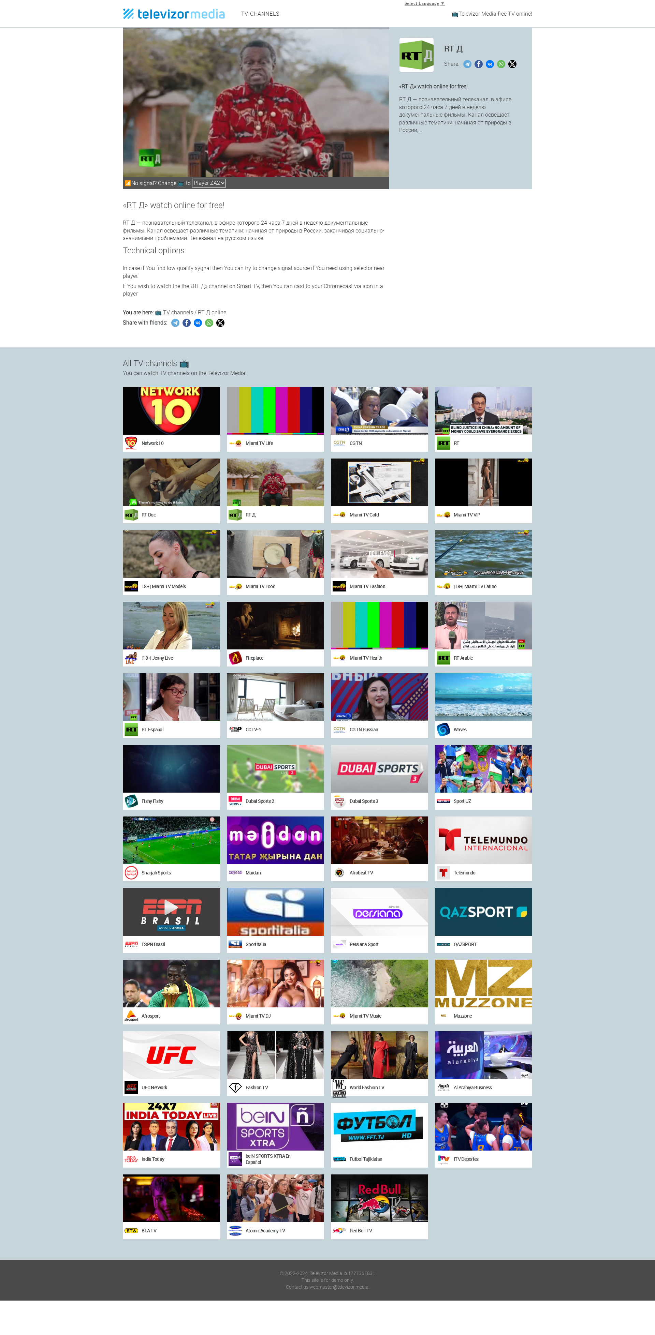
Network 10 (152, 443)
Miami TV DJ (258, 1015)
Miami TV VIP (467, 514)
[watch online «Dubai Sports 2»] (275, 769)
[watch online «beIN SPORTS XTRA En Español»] (275, 1127)
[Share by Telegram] (468, 64)
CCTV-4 (253, 729)
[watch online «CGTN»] (379, 411)
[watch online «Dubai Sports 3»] (379, 769)
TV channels (260, 13)
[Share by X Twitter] (513, 64)
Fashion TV (257, 1087)
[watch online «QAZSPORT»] (483, 912)
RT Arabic (463, 658)
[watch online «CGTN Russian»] (379, 697)
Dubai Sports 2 (260, 801)
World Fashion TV (367, 1087)
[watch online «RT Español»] (171, 697)
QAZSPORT (465, 944)
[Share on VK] (491, 64)
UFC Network (154, 1087)
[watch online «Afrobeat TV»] (379, 840)
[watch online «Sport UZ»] (483, 769)
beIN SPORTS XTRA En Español (268, 1159)
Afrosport (151, 1015)
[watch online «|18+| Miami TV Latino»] (483, 554)
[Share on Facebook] (479, 64)
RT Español (152, 729)
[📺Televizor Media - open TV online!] (174, 13)
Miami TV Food (260, 586)
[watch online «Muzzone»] (483, 983)
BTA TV (149, 1230)
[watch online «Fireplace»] (275, 625)
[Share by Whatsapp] (502, 64)
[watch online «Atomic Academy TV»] (275, 1198)
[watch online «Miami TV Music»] (379, 983)
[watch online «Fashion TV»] (275, 1055)
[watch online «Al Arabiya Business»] (483, 1055)
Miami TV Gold (364, 514)
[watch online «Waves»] (483, 697)
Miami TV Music (365, 1015)
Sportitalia (256, 944)
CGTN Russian (364, 729)
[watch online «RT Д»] (275, 482)
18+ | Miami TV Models (164, 586)
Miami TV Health (366, 658)
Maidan (253, 872)
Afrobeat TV (361, 872)
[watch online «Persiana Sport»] (379, 912)
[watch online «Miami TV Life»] (275, 411)
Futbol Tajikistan (366, 1159)
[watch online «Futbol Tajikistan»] (379, 1127)
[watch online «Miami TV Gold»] (379, 482)
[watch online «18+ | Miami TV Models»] (171, 554)
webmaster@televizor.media (338, 1287)
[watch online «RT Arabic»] (483, 625)
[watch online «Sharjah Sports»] (171, 840)
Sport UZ (462, 801)
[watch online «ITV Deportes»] (483, 1127)
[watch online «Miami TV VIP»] (483, 482)
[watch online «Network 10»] (171, 411)
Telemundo (465, 872)
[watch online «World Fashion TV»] (379, 1055)
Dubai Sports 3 (364, 801)
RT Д (251, 514)
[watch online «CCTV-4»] (275, 697)
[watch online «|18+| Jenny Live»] (171, 625)
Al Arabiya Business (473, 1087)
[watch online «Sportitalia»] (275, 912)
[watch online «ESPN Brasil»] (171, 912)
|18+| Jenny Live (157, 658)
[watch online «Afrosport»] (171, 983)
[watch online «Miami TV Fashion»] (379, 554)
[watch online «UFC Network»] (171, 1055)
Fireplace (254, 658)
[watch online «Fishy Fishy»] (171, 769)
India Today (153, 1159)
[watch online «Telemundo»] (483, 840)
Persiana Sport (364, 944)
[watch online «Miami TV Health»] (379, 625)
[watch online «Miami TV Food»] (275, 554)
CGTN (356, 443)
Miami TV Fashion (367, 586)
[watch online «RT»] (483, 411)
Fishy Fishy (152, 801)
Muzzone (462, 1015)
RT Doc (149, 514)
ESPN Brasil (153, 944)
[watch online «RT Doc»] (171, 482)
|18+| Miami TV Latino (475, 586)
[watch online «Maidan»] (275, 840)
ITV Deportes (466, 1159)
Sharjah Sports (156, 872)
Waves (460, 729)
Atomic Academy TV (265, 1230)
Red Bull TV (361, 1230)
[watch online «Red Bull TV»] (379, 1198)
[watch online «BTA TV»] (171, 1198)
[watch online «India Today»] (171, 1127)
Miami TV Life (259, 443)
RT (457, 443)
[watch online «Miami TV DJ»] (275, 983)
